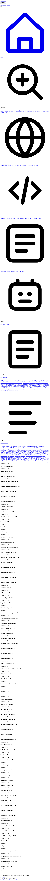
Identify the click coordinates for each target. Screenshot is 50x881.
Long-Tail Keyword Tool (23, 110)
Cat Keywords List (31, 458)
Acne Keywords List (27, 446)
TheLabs (3, 1)
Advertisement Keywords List (7, 447)
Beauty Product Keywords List (13, 453)
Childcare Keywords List (33, 459)
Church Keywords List (29, 460)
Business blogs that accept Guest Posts (23, 386)
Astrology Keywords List (41, 450)
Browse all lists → (4, 377)
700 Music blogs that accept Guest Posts (14, 381)
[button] (25, 85)
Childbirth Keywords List (22, 459)
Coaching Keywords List (30, 461)
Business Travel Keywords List (13, 457)
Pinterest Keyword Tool (31, 111)
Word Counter (3, 271)
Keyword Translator (27, 218)
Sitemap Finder (12, 218)
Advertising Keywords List (18, 447)
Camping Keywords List (25, 457)
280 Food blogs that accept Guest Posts (30, 381)
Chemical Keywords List (12, 459)
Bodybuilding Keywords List (34, 454)
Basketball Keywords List (37, 452)
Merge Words (21, 271)
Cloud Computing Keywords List (18, 461)
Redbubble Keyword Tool (21, 111)
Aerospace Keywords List (29, 447)
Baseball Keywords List (27, 452)
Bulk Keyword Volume (12, 110)
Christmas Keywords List (19, 460)
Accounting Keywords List (17, 446)
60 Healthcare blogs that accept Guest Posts (31, 384)
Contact (8, 5)
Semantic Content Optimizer (12, 271)
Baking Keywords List (7, 452)
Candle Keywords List (35, 457)
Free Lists (3, 3)
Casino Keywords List (22, 458)
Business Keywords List (31, 456)
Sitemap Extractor (19, 218)
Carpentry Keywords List (12, 458)
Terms (17, 879)
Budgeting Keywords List (20, 456)
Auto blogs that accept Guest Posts (8, 386)
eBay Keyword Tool (11, 111)
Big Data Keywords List (25, 453)
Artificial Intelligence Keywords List (28, 450)
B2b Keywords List (38, 451)
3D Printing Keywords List (6, 446)
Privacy (14, 879)
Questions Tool (31, 110)
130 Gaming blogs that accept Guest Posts (26, 380)
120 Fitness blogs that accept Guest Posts (9, 380)
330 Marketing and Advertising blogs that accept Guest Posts (22, 383)
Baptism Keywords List (17, 452)
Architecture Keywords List (39, 449)
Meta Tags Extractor (5, 218)
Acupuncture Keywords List (38, 446)
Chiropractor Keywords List (8, 460)
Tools (2, 2)
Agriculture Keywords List (7, 449)
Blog (2, 5)
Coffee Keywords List (40, 461)
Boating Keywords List (23, 454)
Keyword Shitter (4, 110)
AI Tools (4, 5)
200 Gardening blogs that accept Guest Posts (40, 385)
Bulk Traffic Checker (23, 165)
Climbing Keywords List (6, 461)
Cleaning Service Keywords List (41, 460)
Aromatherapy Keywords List (7, 450)
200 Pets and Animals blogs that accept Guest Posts (34, 388)
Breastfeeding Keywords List (8, 456)
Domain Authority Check (6, 165)
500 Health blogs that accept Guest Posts (14, 384)
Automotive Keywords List (28, 451)
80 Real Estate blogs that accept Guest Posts (22, 385)
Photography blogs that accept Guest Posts (9, 390)
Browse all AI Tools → (5, 324)
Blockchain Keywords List (12, 454)
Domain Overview (15, 165)
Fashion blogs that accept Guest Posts (10, 387)
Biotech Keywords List (35, 453)
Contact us (3, 877)
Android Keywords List (18, 449)
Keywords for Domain (36, 218)
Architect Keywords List (29, 449)
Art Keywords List (17, 450)
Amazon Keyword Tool (39, 110)
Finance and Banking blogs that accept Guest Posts (29, 387)
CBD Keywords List (39, 458)
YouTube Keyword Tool (42, 111)
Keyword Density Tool (33, 165)
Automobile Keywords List (16, 451)
